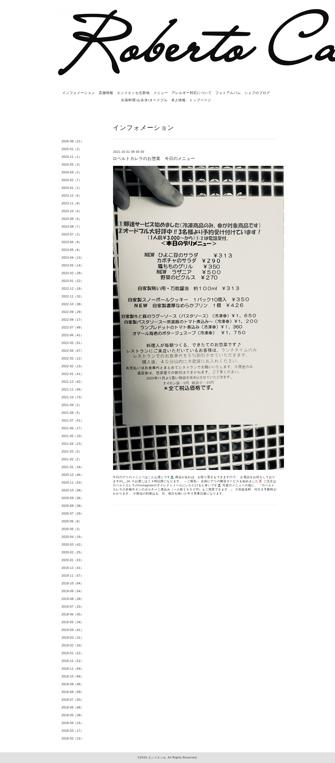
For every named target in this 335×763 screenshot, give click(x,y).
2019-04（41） (73, 630)
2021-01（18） (73, 467)
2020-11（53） (73, 482)
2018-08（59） (73, 692)
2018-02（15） (73, 738)
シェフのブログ (257, 92)
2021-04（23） (73, 443)
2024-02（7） (72, 180)
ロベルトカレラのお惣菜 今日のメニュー (154, 158)
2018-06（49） (73, 707)
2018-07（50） (73, 699)
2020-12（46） (73, 475)
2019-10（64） (73, 583)
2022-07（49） (73, 327)
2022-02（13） (73, 366)
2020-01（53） (73, 560)
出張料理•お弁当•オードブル (144, 100)
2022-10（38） (73, 304)
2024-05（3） (72, 164)
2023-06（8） (72, 242)
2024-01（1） (72, 188)
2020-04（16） (73, 537)
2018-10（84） (73, 676)
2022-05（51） (73, 343)
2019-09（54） (73, 591)
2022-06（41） (73, 335)
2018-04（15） (73, 723)
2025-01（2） (72, 149)
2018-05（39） (73, 715)
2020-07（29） (73, 513)
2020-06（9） (72, 521)
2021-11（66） (73, 389)
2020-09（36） (73, 498)
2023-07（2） (72, 234)
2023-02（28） (73, 273)
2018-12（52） (73, 661)
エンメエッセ (157, 757)
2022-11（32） (73, 296)
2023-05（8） (72, 250)
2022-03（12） (73, 358)
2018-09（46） (73, 684)
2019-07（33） (73, 606)
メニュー (160, 92)
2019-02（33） (73, 645)
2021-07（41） (73, 420)
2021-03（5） (72, 451)
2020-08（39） (73, 506)
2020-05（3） (72, 529)
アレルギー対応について (192, 92)
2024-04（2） (72, 172)
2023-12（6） (72, 195)
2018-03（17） (73, 730)
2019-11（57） (73, 575)
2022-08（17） (73, 319)
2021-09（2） (72, 405)
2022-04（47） (73, 350)
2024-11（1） (72, 157)
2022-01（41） (73, 374)
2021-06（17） (73, 428)
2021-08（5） (72, 412)
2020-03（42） (73, 544)
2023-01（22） (73, 281)
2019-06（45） (73, 614)
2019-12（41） (73, 568)
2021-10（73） (73, 397)
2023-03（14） (73, 265)
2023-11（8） (72, 203)
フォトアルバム (228, 92)
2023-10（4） (72, 211)
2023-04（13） (73, 257)
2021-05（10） (73, 436)
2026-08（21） (73, 141)
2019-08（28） (73, 599)
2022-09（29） (73, 312)
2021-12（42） (73, 381)
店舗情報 (106, 92)
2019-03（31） (73, 637)
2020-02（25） (73, 552)
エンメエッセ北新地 (133, 92)
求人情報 (178, 100)
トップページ (200, 100)
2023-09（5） (72, 219)
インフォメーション (78, 92)
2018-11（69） (73, 668)
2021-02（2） (72, 459)
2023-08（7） (72, 226)
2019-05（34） (73, 622)
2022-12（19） (73, 288)
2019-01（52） (73, 653)
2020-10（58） (73, 490)
